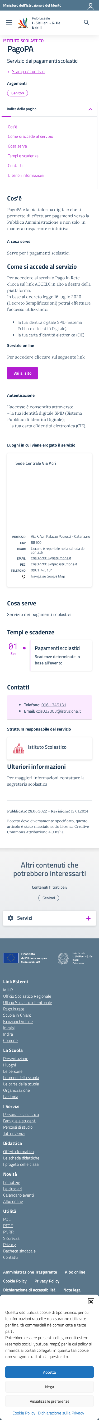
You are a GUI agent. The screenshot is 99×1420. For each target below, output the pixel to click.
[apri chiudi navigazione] (9, 23)
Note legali (73, 1290)
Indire (8, 1034)
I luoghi (9, 1065)
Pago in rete (13, 1009)
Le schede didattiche (21, 1158)
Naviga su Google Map (48, 576)
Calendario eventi (18, 1195)
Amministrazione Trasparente (30, 1272)
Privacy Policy (47, 1281)
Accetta (49, 1372)
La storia (10, 1096)
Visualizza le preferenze (49, 1401)
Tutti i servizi (14, 1133)
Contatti (15, 165)
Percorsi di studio (17, 1127)
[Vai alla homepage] (22, 23)
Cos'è (12, 127)
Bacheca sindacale (19, 1251)
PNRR (8, 1232)
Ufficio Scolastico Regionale (27, 996)
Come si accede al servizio (30, 136)
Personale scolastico (21, 1114)
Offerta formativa (18, 1151)
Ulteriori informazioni (26, 175)
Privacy (9, 1244)
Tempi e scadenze (23, 156)
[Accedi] (91, 5)
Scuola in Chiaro (17, 1015)
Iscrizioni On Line (18, 1021)
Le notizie (11, 1182)
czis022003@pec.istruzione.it (54, 564)
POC (7, 1219)
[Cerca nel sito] (86, 22)
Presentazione (15, 1058)
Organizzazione (16, 1090)
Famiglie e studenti (19, 1121)
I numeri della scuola (21, 1077)
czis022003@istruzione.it (51, 558)
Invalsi (9, 1028)
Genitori (17, 93)
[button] (91, 1301)
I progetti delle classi (21, 1164)
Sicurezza (11, 1238)
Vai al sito (22, 373)
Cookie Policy (23, 1413)
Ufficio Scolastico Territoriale (27, 1002)
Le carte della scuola (21, 1084)
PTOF (8, 1225)
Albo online (13, 1201)
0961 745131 (42, 570)
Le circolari (12, 1189)
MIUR (8, 990)
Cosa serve (17, 146)
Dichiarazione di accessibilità (29, 1290)
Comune (10, 1040)
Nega (49, 1387)
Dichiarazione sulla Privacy (61, 1413)
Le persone (12, 1071)
